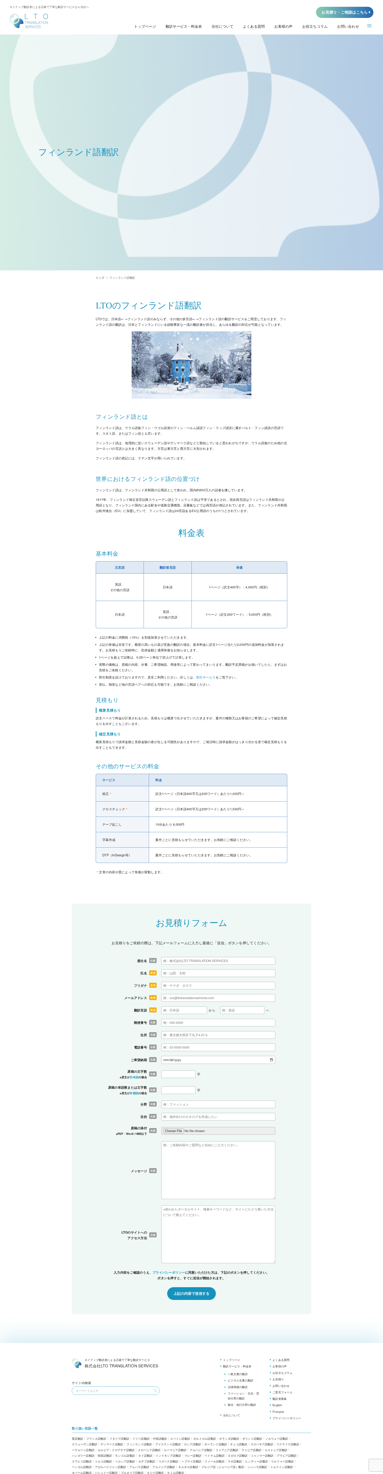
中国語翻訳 (160, 1439)
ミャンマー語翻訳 (262, 1455)
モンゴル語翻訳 (125, 1455)
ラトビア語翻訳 (252, 1450)
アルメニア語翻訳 (163, 1467)
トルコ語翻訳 (103, 1461)
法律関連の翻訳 (238, 1387)
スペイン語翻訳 (180, 1439)
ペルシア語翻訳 (125, 1461)
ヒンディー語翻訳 (256, 1461)
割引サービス (206, 677)
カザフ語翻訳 (146, 1461)
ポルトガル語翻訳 (204, 1439)
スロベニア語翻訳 (149, 1450)
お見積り (278, 1379)
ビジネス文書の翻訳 (240, 1380)
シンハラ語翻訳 (257, 1467)
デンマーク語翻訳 (112, 1444)
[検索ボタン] (156, 1390)
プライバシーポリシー (169, 1272)
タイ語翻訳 (145, 1455)
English (277, 1405)
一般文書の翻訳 (238, 1374)
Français (278, 1412)
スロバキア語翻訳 (262, 1444)
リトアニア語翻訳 (227, 1450)
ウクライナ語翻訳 (287, 1444)
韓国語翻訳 (105, 1455)
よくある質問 (281, 1360)
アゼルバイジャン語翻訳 (110, 1467)
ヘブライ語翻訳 (191, 1461)
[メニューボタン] (369, 26)
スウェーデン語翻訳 (84, 1444)
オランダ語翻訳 (229, 1439)
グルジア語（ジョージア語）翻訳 (222, 1467)
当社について (231, 1415)
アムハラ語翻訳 (139, 1467)
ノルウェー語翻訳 (277, 1439)
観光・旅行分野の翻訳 (242, 1405)
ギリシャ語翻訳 (252, 1439)
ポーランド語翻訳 (215, 1444)
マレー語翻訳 (193, 1455)
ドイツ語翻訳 (141, 1439)
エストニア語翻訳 (276, 1450)
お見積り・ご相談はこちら (345, 12)
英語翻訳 (77, 1439)
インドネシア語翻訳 (168, 1455)
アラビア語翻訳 (287, 1455)
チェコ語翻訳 (238, 1444)
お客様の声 (279, 1366)
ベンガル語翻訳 (82, 1467)
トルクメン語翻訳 (281, 1467)
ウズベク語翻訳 (169, 1461)
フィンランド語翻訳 (139, 1444)
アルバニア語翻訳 (201, 1450)
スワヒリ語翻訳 (82, 1461)
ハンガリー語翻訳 (83, 1455)
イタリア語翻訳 (119, 1439)
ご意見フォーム (282, 1392)
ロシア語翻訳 (192, 1444)
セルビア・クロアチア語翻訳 (116, 1450)
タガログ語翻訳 (238, 1455)
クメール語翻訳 (215, 1461)
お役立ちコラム (282, 1373)
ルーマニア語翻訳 (175, 1450)
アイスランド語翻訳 (168, 1444)
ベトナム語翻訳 (215, 1455)
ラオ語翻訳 (235, 1461)
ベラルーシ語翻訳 (83, 1450)
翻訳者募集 (279, 1399)
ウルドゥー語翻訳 (282, 1461)
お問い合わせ (281, 1386)
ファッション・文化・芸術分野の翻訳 (243, 1395)
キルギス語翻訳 (188, 1467)
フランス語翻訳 (96, 1439)
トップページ (231, 1360)
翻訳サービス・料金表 (237, 1366)
